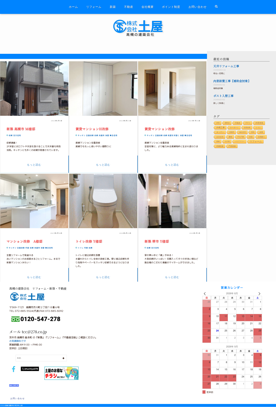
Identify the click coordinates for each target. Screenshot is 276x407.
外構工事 (220, 127)
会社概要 (148, 7)
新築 (113, 7)
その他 (227, 141)
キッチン (81, 135)
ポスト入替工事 (223, 96)
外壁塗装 (259, 123)
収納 (11, 135)
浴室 (107, 135)
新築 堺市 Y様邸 (157, 241)
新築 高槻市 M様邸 (21, 128)
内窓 (27, 248)
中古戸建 (241, 137)
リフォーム (93, 7)
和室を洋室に (173, 135)
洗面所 (102, 135)
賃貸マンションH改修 (94, 128)
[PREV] (205, 293)
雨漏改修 (219, 146)
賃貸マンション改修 (160, 128)
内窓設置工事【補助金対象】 (232, 81)
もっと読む (34, 164)
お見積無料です (17, 340)
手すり (247, 123)
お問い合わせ (197, 7)
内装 (86, 248)
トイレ (81, 248)
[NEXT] (259, 293)
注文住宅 (17, 135)
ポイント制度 (171, 7)
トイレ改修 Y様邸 (89, 241)
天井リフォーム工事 (226, 66)
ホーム (73, 7)
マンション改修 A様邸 (24, 241)
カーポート (234, 128)
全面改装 (90, 135)
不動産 (128, 7)
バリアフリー (240, 141)
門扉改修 (232, 146)
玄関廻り (261, 137)
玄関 (252, 132)
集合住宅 (113, 135)
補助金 (227, 123)
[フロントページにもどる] (140, 20)
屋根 (230, 137)
